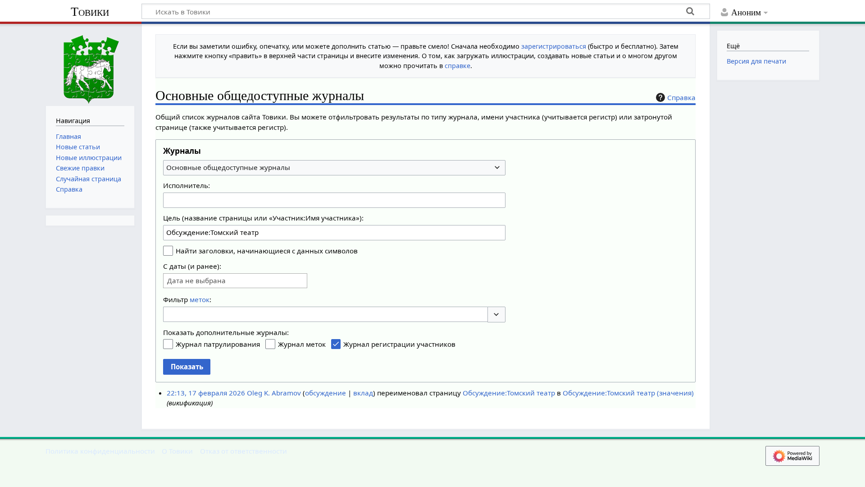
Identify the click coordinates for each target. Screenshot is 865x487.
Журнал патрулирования (218, 344)
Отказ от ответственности (243, 450)
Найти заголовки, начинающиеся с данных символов (267, 250)
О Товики (177, 450)
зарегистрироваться (553, 46)
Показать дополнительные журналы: (226, 332)
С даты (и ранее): (192, 266)
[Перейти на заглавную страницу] (90, 64)
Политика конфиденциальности (100, 450)
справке (457, 65)
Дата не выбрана (196, 280)
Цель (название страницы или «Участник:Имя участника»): (263, 217)
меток (199, 299)
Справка (681, 97)
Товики (90, 11)
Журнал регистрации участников (399, 344)
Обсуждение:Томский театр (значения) (628, 392)
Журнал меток (302, 344)
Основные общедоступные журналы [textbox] (228, 167)
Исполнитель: (186, 185)
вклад (363, 392)
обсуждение (325, 392)
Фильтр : (187, 299)
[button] (496, 314)
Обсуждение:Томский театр (509, 392)
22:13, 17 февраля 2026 (206, 392)
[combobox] (334, 167)
